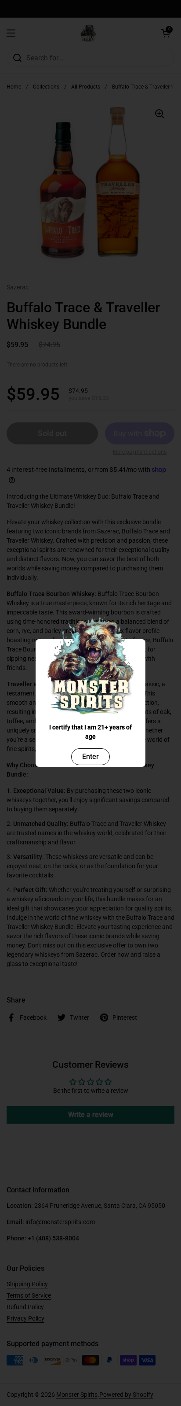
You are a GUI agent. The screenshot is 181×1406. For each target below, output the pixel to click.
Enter (90, 756)
